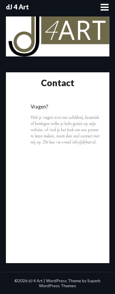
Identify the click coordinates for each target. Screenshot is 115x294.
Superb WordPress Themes (70, 283)
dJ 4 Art (17, 7)
